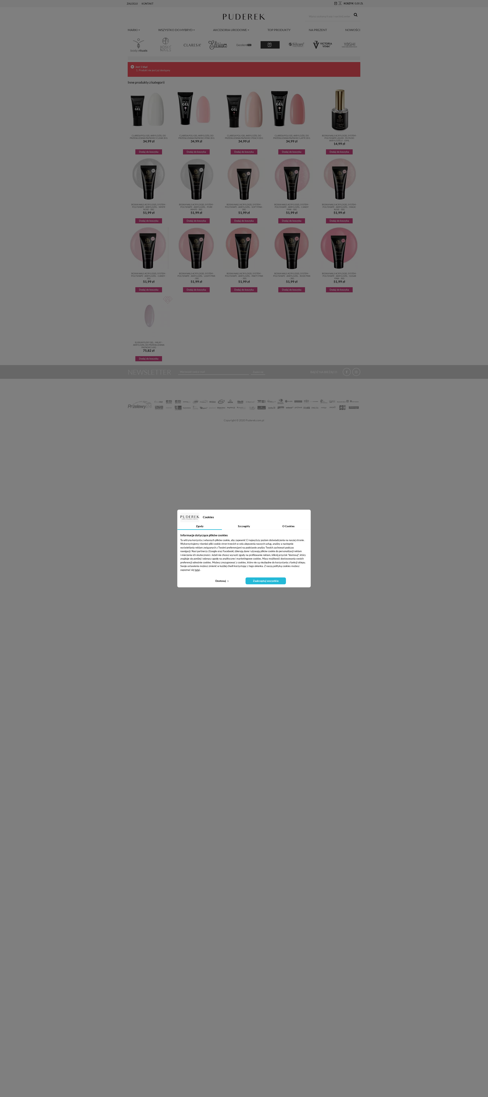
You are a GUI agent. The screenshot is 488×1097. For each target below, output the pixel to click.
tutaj (197, 569)
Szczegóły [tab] (244, 526)
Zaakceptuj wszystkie (266, 580)
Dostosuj (220, 580)
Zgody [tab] (199, 526)
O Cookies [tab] (288, 526)
